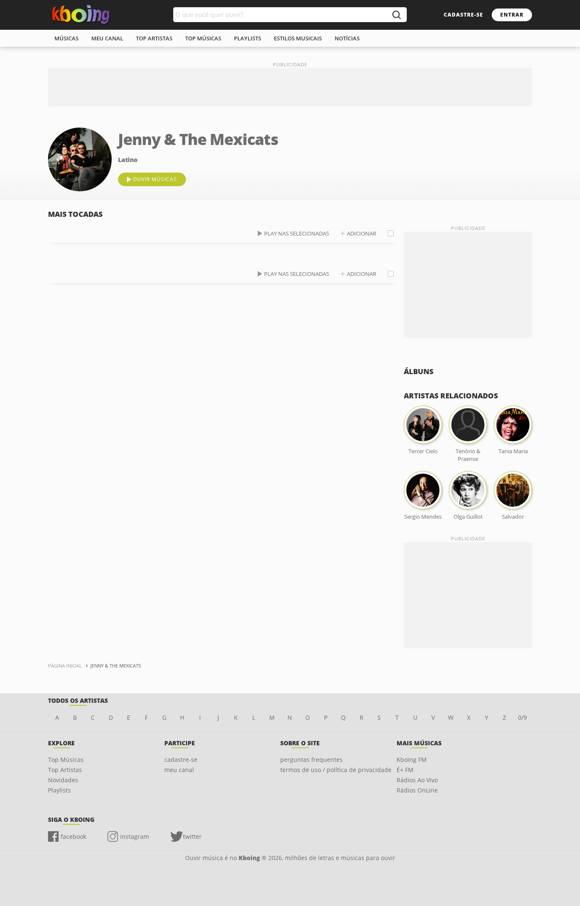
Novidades (63, 780)
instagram (134, 836)
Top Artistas (65, 770)
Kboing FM (412, 759)
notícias (347, 38)
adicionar (361, 233)
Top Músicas (66, 759)
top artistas (154, 38)
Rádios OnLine (417, 790)
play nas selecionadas (296, 233)
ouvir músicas (155, 179)
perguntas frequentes (311, 759)
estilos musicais (298, 38)
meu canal (107, 38)
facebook (73, 836)
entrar (512, 14)
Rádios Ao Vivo (417, 780)
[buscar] (396, 14)
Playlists (59, 790)
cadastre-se (463, 14)
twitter (192, 836)
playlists (247, 38)
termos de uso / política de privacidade (335, 770)
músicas (66, 38)
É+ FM (405, 770)
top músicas (203, 38)
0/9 (522, 717)
